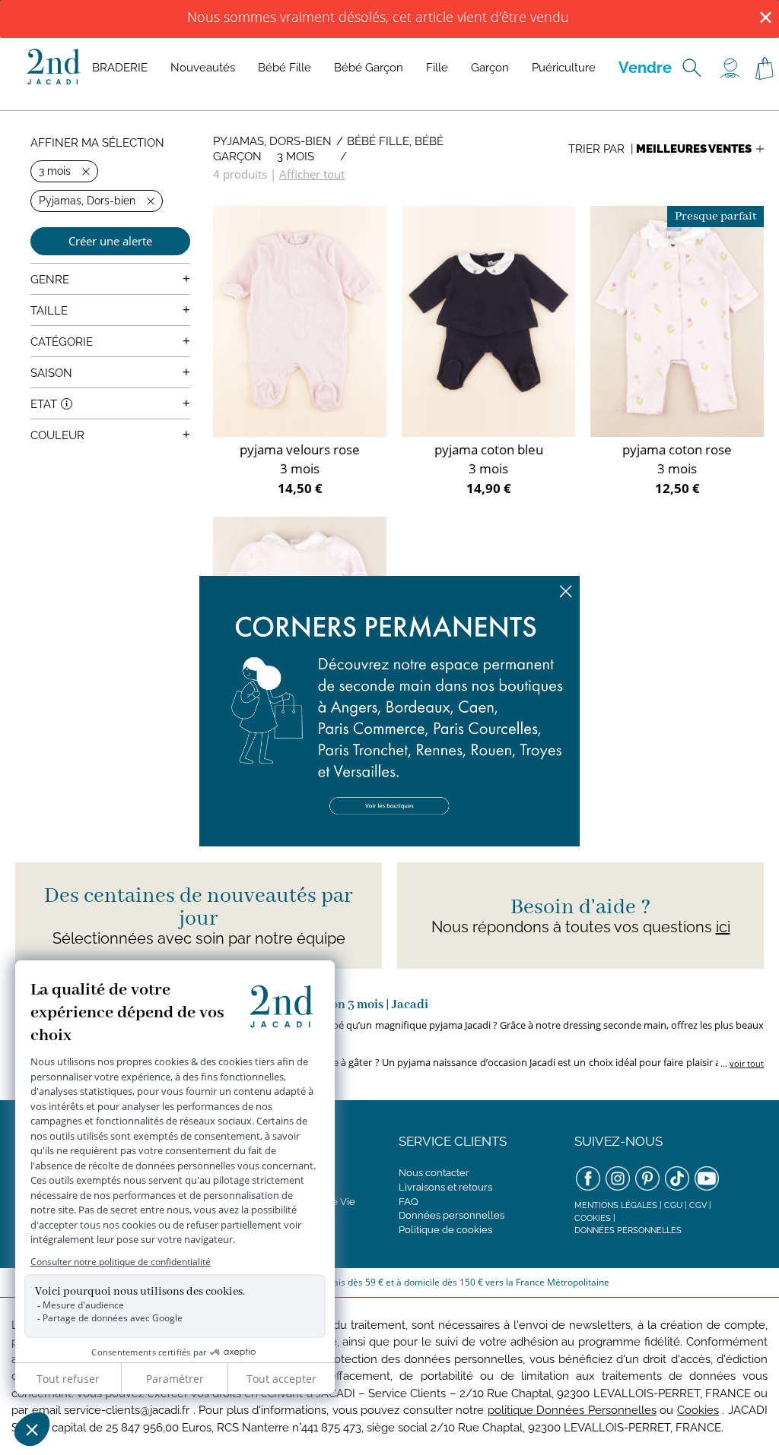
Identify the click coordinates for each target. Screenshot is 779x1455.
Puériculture (564, 67)
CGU (673, 1205)
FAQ (408, 1201)
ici (723, 927)
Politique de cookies (445, 1229)
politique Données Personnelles (572, 1410)
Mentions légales (615, 1205)
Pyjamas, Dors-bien (272, 141)
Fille (437, 67)
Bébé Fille (284, 67)
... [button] (741, 1063)
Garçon (490, 67)
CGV (698, 1205)
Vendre (645, 68)
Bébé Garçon (368, 67)
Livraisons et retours (445, 1187)
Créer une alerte (110, 240)
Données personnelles (451, 1215)
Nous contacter (434, 1172)
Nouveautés (202, 67)
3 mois (295, 156)
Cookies (592, 1218)
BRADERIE (120, 67)
